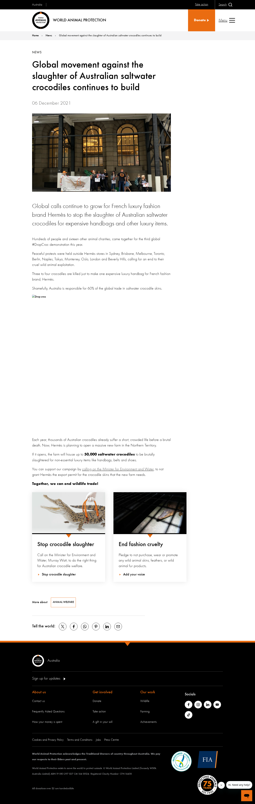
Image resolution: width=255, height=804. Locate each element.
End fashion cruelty (141, 544)
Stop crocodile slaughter (65, 544)
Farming (145, 711)
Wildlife (144, 701)
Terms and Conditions (79, 739)
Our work (147, 692)
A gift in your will (102, 722)
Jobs (98, 739)
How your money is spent (47, 722)
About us (39, 692)
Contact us (38, 701)
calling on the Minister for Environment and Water (118, 469)
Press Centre (111, 739)
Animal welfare (63, 602)
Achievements (148, 722)
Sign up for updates (46, 678)
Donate (97, 701)
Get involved (102, 692)
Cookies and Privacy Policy (48, 739)
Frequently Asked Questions (48, 711)
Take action (99, 711)
